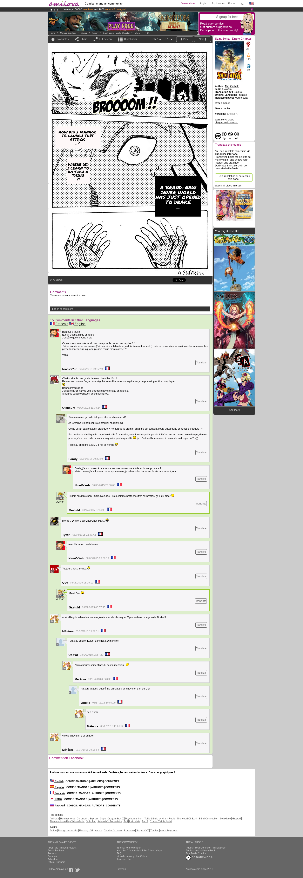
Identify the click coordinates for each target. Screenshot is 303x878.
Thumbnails (130, 39)
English (80, 324)
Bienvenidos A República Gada (67, 821)
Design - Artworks (68, 830)
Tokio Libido (151, 818)
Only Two (91, 821)
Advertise (53, 859)
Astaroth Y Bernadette (109, 821)
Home (52, 33)
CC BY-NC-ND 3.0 (202, 857)
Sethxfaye (225, 818)
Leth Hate (134, 821)
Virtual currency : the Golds (132, 856)
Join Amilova (188, 3)
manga (84, 33)
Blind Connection (208, 818)
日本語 (58, 799)
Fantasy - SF (86, 830)
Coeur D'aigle (158, 821)
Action (95, 33)
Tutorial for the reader (129, 847)
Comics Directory (68, 33)
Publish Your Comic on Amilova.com (206, 847)
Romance (129, 830)
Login (203, 3)
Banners (52, 856)
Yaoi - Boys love (168, 830)
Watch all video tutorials (228, 185)
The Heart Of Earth (187, 818)
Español (59, 787)
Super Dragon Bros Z (112, 818)
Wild (169, 821)
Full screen (105, 39)
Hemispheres (67, 818)
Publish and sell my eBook (200, 850)
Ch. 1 (137, 33)
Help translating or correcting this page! (234, 177)
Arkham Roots (167, 818)
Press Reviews (56, 850)
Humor (98, 830)
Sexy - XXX (142, 830)
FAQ (119, 853)
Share (84, 39)
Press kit (52, 853)
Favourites (63, 39)
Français (61, 324)
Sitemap (121, 869)
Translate (201, 362)
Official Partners (56, 862)
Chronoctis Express (88, 818)
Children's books (113, 830)
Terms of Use (124, 859)
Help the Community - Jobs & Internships (139, 850)
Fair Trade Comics (196, 853)
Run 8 (145, 821)
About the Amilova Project (62, 847)
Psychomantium (134, 818)
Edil (125, 821)
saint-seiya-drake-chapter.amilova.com (226, 121)
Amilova (54, 818)
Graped (236, 818)
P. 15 (147, 33)
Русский (59, 805)
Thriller (154, 830)
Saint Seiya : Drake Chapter (116, 33)
